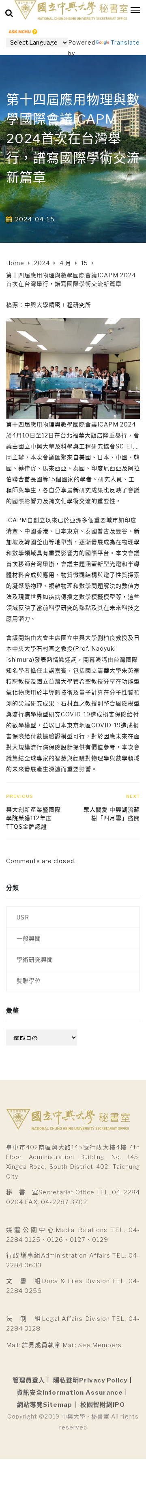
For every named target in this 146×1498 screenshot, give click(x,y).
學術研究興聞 (35, 959)
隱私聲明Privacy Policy (90, 1380)
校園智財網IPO (102, 1404)
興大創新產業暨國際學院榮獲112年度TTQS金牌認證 (33, 818)
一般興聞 (29, 938)
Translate (125, 42)
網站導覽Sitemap (44, 1404)
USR (23, 917)
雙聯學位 (29, 980)
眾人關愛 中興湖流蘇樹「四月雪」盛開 (112, 813)
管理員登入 (29, 1380)
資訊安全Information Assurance (70, 1392)
